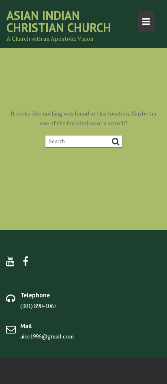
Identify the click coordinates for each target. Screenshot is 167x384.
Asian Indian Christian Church (58, 21)
